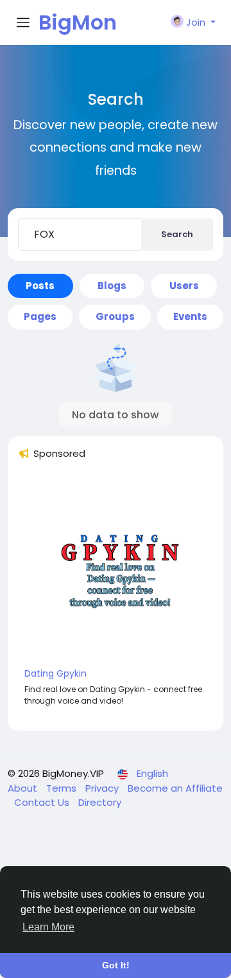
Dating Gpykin (55, 673)
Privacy (103, 788)
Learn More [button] (48, 926)
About (24, 788)
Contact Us (43, 802)
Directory (99, 802)
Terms (62, 788)
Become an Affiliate (175, 788)
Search (177, 234)
